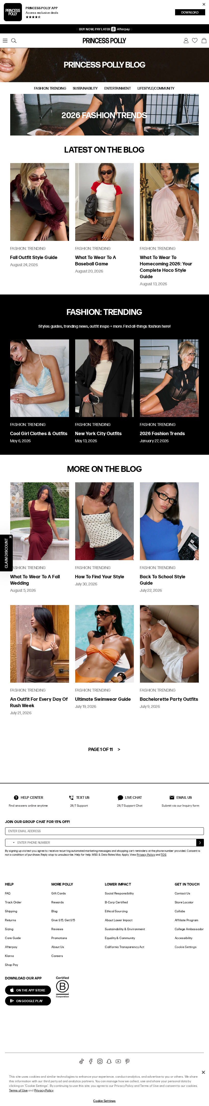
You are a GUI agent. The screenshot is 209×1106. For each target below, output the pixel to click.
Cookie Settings (186, 947)
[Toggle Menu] (5, 41)
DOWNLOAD (193, 12)
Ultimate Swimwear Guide (103, 699)
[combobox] (10, 842)
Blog (54, 911)
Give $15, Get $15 (63, 920)
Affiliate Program (187, 920)
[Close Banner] (204, 4)
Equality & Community (120, 938)
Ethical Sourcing (116, 911)
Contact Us (182, 893)
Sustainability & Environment (125, 929)
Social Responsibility (119, 893)
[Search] (14, 41)
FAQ (7, 893)
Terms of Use (18, 1090)
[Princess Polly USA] (104, 40)
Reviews (57, 929)
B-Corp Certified (116, 902)
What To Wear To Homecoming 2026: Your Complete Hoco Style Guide (166, 266)
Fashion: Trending (50, 88)
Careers (57, 956)
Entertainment (117, 88)
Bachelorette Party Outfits (169, 699)
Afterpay (11, 947)
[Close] (203, 1072)
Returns (10, 920)
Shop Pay (11, 965)
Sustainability (85, 88)
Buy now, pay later (95, 29)
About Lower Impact (118, 920)
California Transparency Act (124, 947)
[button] (204, 41)
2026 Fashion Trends (162, 433)
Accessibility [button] (183, 938)
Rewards (57, 902)
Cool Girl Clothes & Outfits (39, 433)
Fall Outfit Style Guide (34, 257)
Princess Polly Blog (104, 64)
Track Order (13, 902)
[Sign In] (186, 41)
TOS (163, 854)
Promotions (59, 938)
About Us (57, 947)
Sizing (9, 929)
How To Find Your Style (100, 576)
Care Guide (13, 938)
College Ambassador (189, 929)
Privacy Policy (146, 854)
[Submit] (200, 842)
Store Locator (184, 902)
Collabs (180, 911)
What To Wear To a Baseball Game (95, 260)
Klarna (9, 956)
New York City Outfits (98, 433)
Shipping (11, 911)
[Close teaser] (10, 537)
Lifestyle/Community (156, 88)
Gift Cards (58, 893)
